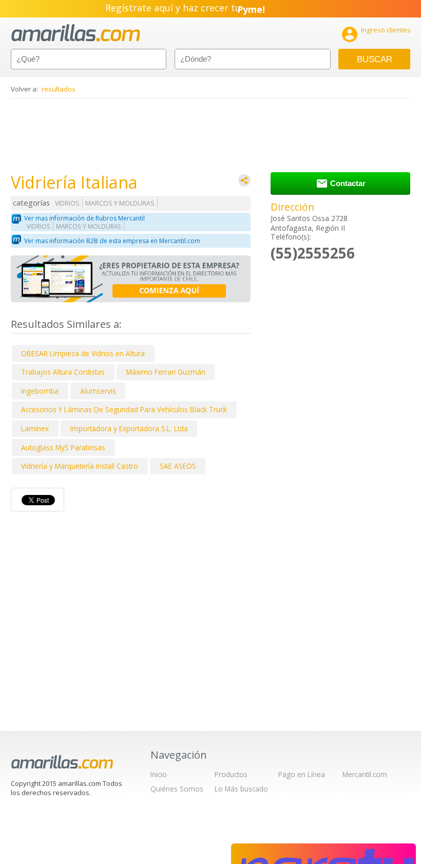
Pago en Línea (301, 774)
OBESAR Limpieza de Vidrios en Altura (83, 353)
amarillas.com (76, 33)
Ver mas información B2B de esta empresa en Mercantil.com (112, 240)
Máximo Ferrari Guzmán (165, 372)
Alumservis (98, 391)
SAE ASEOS (178, 466)
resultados (58, 89)
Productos (231, 774)
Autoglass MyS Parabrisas (63, 447)
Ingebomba (40, 391)
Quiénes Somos (176, 789)
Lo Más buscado (241, 789)
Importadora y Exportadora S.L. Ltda (129, 428)
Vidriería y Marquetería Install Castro (79, 466)
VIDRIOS (67, 203)
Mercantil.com (364, 774)
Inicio (158, 774)
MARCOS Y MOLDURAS (120, 203)
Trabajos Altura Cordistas (63, 372)
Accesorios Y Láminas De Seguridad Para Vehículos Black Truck (124, 409)
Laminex (35, 428)
